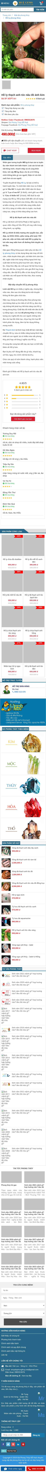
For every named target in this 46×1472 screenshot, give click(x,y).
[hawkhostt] (23, 712)
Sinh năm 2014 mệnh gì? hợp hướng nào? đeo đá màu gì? (27, 1056)
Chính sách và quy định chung (13, 1347)
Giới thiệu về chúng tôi (10, 1335)
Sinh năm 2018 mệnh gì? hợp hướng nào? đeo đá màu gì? (27, 1001)
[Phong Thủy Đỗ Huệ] (3, 1444)
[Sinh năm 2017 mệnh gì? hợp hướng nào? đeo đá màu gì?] (34, 1231)
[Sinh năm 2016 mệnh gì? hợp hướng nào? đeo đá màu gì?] (11, 1258)
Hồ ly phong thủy (27, 105)
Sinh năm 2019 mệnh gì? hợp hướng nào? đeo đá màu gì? (27, 992)
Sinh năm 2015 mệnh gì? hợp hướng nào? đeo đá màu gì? (27, 1037)
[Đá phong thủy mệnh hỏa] (23, 807)
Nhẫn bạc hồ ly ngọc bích (12, 667)
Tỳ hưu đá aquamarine (21, 918)
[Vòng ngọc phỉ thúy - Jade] (7, 948)
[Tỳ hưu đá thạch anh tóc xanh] (7, 909)
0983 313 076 (20, 692)
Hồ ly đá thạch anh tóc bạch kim (34, 596)
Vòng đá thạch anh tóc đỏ (22, 871)
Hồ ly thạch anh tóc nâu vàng (24, 930)
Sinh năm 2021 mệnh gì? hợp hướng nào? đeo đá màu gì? (27, 975)
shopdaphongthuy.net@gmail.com (24, 1370)
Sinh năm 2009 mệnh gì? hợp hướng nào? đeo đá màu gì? (27, 1131)
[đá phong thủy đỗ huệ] (23, 3)
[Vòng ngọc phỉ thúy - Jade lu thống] (7, 959)
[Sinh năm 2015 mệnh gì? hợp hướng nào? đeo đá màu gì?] (34, 1258)
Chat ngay (12, 150)
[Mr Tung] (41, 1399)
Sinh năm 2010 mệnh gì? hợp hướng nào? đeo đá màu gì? (27, 1112)
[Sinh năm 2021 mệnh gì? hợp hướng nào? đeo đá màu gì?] (34, 1177)
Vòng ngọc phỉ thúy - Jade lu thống (26, 957)
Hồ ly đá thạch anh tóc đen (34, 667)
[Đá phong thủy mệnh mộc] (23, 764)
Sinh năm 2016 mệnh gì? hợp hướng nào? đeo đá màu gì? (27, 1029)
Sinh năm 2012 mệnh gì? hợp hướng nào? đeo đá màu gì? (27, 1084)
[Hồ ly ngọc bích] (7, 898)
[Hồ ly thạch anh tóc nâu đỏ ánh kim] (6, 84)
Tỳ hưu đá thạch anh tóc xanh (24, 907)
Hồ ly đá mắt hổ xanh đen (33, 560)
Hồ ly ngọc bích (18, 895)
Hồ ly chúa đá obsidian (12, 559)
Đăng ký (36, 1435)
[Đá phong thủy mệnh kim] (23, 742)
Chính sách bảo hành (10, 1343)
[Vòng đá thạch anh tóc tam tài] (7, 862)
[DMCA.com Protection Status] (9, 1450)
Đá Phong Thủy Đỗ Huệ (18, 122)
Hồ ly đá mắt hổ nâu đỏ (12, 595)
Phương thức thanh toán (11, 1339)
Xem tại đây (27, 1376)
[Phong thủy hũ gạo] (11, 1177)
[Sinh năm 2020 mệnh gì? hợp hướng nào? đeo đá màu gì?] (11, 1204)
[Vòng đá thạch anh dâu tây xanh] (7, 851)
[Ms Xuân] (41, 1416)
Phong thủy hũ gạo (8, 1185)
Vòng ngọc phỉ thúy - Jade (22, 945)
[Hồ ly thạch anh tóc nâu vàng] (7, 935)
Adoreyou (41, 1406)
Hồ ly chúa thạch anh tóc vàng (12, 631)
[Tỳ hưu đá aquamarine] (7, 921)
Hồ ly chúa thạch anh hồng (33, 631)
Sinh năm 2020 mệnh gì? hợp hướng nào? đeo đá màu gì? (27, 983)
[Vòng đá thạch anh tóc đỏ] (7, 874)
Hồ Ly (23, 183)
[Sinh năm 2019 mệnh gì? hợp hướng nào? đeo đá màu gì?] (34, 1204)
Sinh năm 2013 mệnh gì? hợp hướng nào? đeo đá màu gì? (27, 1075)
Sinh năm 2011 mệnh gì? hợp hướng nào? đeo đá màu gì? (27, 1093)
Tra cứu (23, 1322)
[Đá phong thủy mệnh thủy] (23, 785)
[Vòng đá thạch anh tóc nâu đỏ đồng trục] (7, 886)
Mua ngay (36, 150)
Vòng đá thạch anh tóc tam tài (24, 860)
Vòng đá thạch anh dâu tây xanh (25, 848)
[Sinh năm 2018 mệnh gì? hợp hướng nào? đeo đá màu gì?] (11, 1231)
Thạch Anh (10, 330)
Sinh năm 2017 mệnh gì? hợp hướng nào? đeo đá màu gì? (27, 1009)
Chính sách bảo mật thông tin (13, 1351)
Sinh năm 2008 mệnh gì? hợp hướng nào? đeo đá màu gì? (27, 1149)
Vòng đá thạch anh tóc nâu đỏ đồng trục (28, 883)
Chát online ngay (15, 1468)
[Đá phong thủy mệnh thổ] (23, 829)
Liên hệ (4, 1354)
